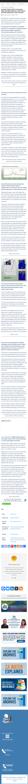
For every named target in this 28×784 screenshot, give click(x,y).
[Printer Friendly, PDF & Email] (6, 504)
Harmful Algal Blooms (6, 437)
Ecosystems (11, 7)
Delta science (5, 7)
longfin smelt (23, 129)
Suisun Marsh (17, 99)
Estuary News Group (6, 14)
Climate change (16, 473)
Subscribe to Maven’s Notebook (14, 779)
